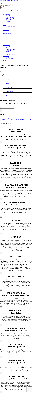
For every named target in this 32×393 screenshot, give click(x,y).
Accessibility (12, 118)
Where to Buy (9, 87)
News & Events (9, 91)
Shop (7, 95)
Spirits (7, 83)
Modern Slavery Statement (12, 119)
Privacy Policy (20, 118)
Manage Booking (4, 118)
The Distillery (9, 79)
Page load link (3, 126)
